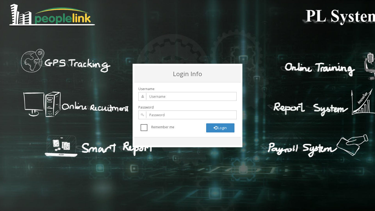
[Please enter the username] (187, 96)
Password (146, 107)
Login (222, 127)
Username (146, 89)
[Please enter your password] (187, 114)
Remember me (162, 127)
